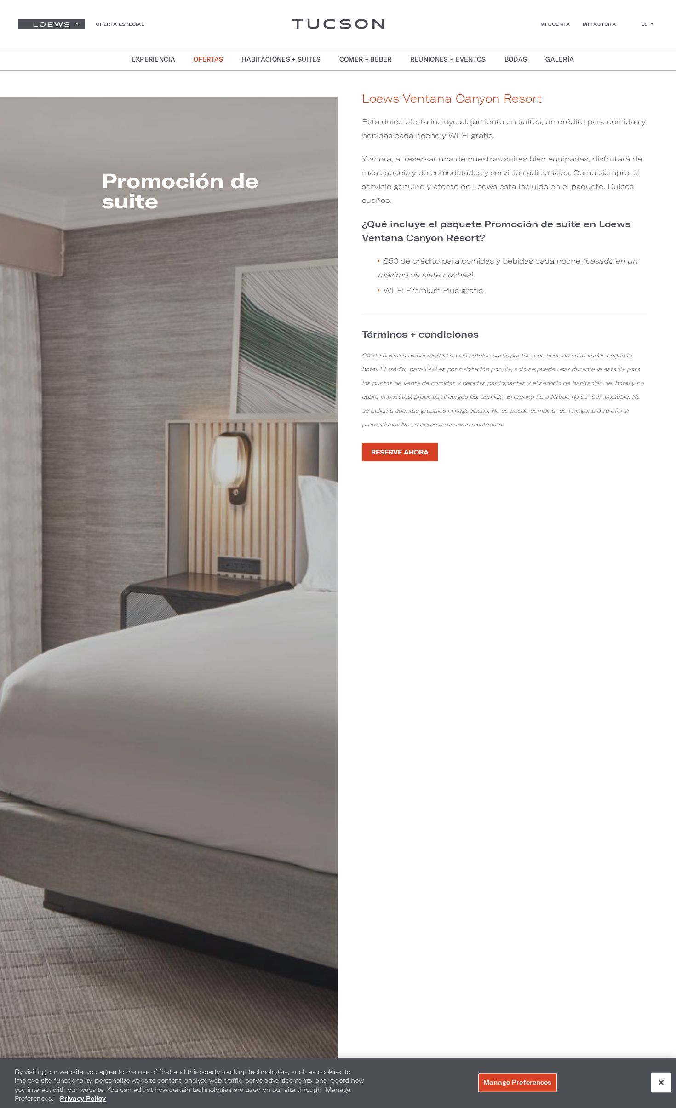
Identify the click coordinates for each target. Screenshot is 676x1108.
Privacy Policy (83, 1098)
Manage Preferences (517, 1082)
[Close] (661, 1082)
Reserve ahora (400, 452)
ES (644, 24)
